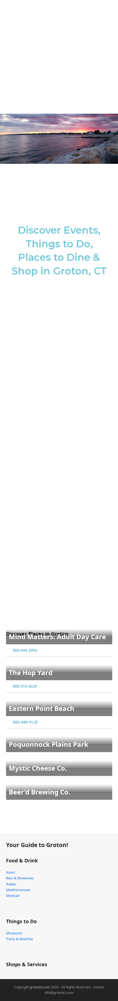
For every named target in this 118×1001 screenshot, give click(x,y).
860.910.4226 (25, 686)
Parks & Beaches (19, 938)
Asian (10, 872)
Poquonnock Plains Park (48, 744)
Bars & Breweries (19, 878)
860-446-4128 (25, 722)
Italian (11, 884)
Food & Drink (22, 860)
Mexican (13, 895)
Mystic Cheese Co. (38, 768)
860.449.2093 (25, 650)
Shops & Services (26, 964)
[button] (109, 16)
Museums (14, 933)
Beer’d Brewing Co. (39, 791)
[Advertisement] (59, 59)
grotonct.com (40, 987)
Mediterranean (18, 889)
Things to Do (21, 921)
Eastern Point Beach (41, 708)
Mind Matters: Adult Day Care (57, 636)
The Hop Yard (30, 672)
